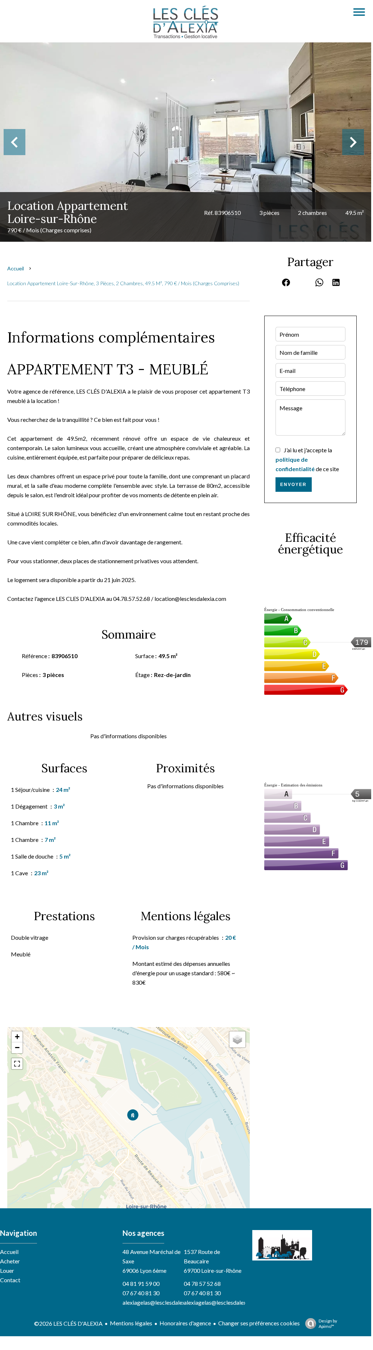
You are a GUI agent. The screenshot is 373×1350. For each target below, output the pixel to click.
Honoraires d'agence (185, 1323)
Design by (328, 1323)
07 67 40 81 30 (141, 1292)
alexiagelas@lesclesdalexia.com (162, 1302)
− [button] (17, 1047)
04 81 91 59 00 (141, 1283)
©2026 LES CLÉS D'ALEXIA (68, 1323)
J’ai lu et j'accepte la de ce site (307, 459)
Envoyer (293, 484)
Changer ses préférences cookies (259, 1323)
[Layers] (237, 1039)
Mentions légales (131, 1323)
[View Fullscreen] (17, 1063)
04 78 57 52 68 (202, 1283)
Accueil (15, 268)
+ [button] (17, 1036)
